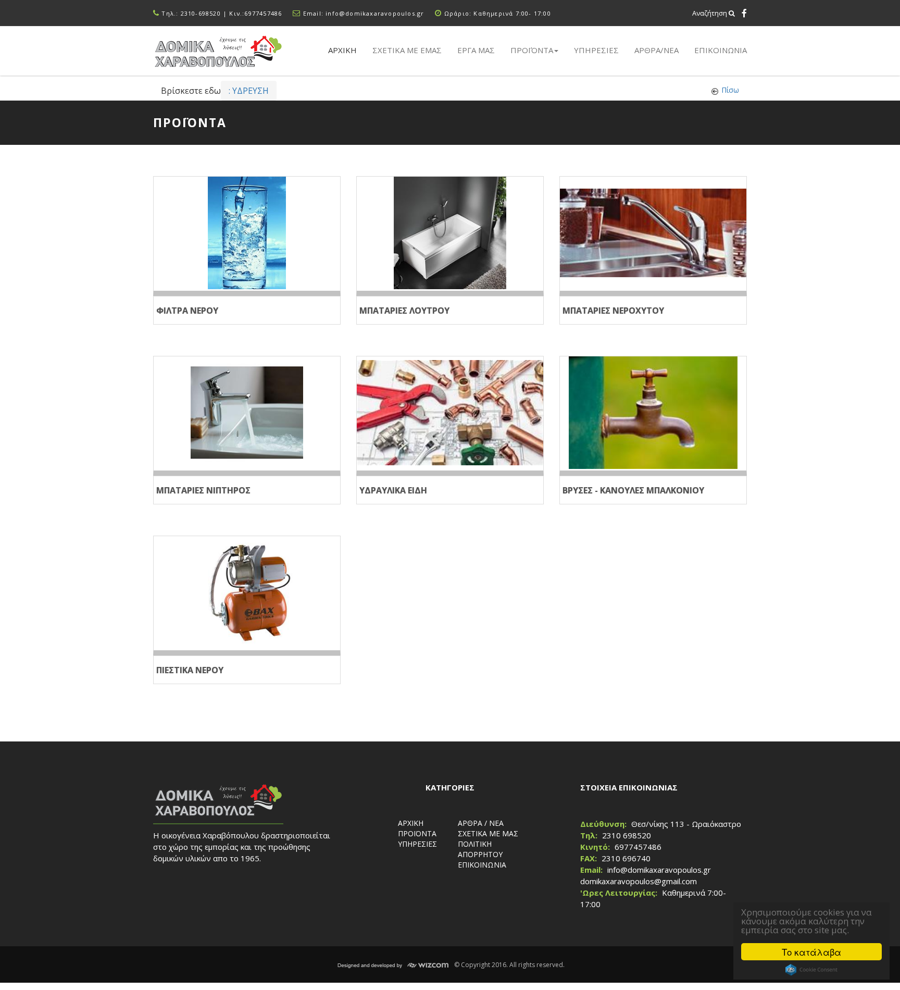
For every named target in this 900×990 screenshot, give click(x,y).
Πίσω (730, 90)
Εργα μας (476, 50)
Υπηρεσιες (596, 50)
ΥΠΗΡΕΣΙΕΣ (417, 844)
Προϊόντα (531, 50)
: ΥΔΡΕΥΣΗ (249, 90)
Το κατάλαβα (811, 951)
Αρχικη (342, 50)
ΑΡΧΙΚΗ (410, 823)
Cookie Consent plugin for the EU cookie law (811, 969)
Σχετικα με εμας (407, 50)
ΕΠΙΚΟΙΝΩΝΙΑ (720, 50)
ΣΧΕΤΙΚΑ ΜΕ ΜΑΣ (488, 833)
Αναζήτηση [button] (710, 13)
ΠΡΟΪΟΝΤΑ (417, 833)
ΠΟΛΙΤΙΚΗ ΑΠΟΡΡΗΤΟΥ (480, 849)
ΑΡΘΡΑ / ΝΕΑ (481, 823)
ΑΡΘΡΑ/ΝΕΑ (656, 50)
